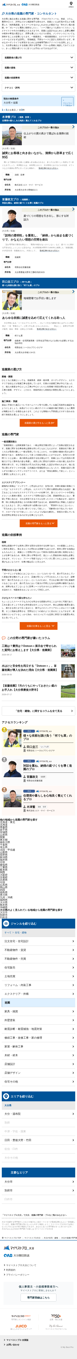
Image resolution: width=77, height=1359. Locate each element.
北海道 (4, 824)
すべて (7, 932)
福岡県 (4, 899)
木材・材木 (11, 1055)
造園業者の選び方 (13, 57)
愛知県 (4, 864)
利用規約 (10, 1270)
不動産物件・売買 (15, 958)
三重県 (4, 867)
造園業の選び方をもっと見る (38, 423)
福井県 (4, 859)
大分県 (4, 902)
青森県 (4, 827)
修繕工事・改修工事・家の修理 (23, 1037)
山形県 (4, 834)
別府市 (8, 1190)
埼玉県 (4, 847)
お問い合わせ (12, 1344)
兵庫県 (4, 879)
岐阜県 (4, 869)
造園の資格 (10, 67)
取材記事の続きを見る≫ (48, 168)
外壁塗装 (9, 1020)
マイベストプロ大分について (21, 1265)
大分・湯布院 (12, 1113)
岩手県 (4, 829)
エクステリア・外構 (16, 993)
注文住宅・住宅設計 (16, 941)
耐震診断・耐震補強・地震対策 (23, 1028)
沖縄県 (4, 907)
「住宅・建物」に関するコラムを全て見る (38, 710)
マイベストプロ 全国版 (17, 1340)
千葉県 (4, 844)
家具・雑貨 (11, 1011)
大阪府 (4, 874)
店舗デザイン (12, 1072)
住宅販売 (9, 967)
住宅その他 (11, 1081)
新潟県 (4, 857)
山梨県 (4, 852)
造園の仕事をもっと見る (38, 626)
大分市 (4, 912)
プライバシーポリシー (17, 1274)
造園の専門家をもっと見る (38, 523)
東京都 (4, 839)
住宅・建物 (21, 932)
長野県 (4, 854)
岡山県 (4, 887)
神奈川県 (5, 842)
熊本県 (4, 904)
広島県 (4, 884)
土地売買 (9, 976)
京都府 (4, 877)
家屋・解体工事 (13, 1046)
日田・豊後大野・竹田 (17, 1140)
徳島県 (4, 892)
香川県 (4, 894)
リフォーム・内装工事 (17, 985)
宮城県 (4, 832)
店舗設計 (9, 1063)
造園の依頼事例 (12, 77)
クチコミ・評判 (12, 87)
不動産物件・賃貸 (15, 949)
